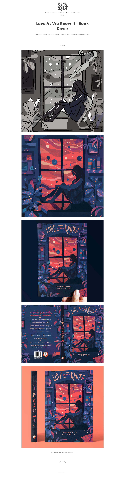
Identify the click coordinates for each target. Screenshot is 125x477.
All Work (47, 12)
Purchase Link (62, 45)
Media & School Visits (75, 12)
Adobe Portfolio (64, 472)
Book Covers (61, 12)
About (67, 12)
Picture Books (53, 12)
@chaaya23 (71, 452)
